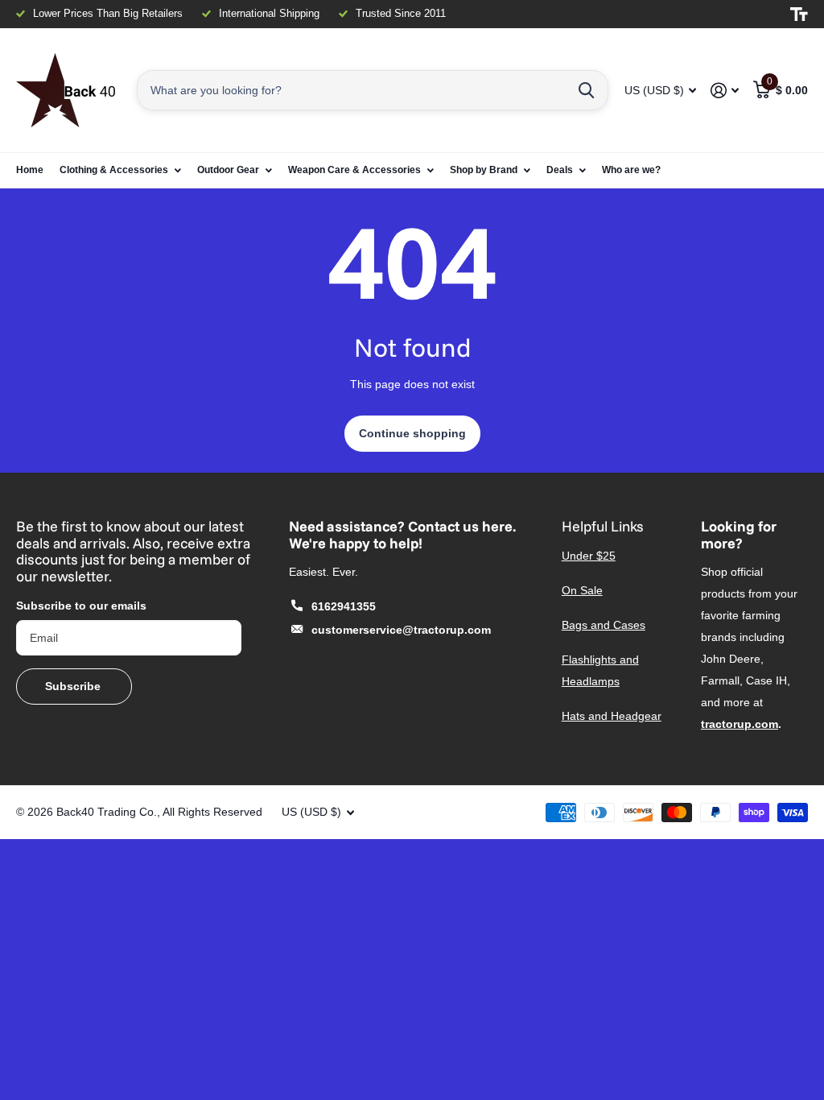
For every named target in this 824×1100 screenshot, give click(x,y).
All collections (120, 170)
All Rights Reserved (212, 811)
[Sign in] (725, 90)
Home (29, 170)
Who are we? (631, 170)
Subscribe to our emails (81, 605)
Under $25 (589, 555)
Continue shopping (412, 433)
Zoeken (586, 90)
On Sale (582, 590)
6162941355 (343, 606)
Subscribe (74, 686)
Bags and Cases (603, 624)
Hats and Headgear (611, 715)
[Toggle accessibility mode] (799, 14)
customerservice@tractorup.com (401, 629)
